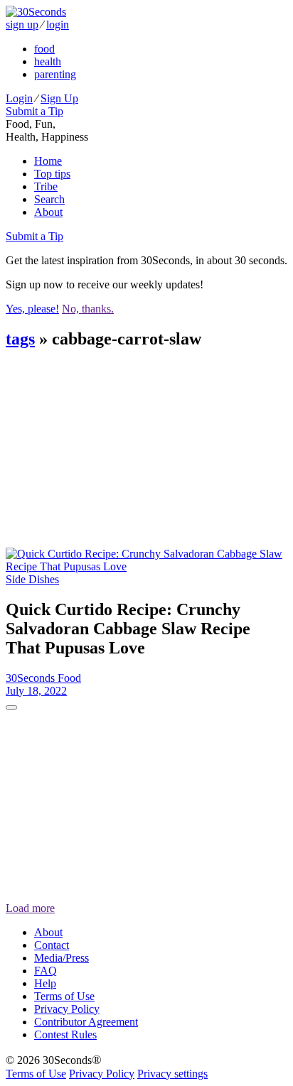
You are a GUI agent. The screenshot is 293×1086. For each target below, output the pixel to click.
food (44, 49)
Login (19, 98)
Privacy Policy (67, 1009)
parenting (55, 74)
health (47, 61)
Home (48, 161)
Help (45, 983)
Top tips (52, 174)
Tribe (46, 186)
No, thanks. (88, 309)
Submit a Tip (34, 111)
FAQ (45, 971)
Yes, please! (32, 309)
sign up (22, 24)
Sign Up (59, 98)
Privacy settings (172, 1074)
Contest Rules (65, 1034)
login (57, 24)
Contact (51, 945)
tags (20, 339)
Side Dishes (32, 579)
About (48, 212)
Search (49, 199)
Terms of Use (64, 996)
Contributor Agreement (86, 1022)
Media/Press (61, 958)
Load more (30, 908)
